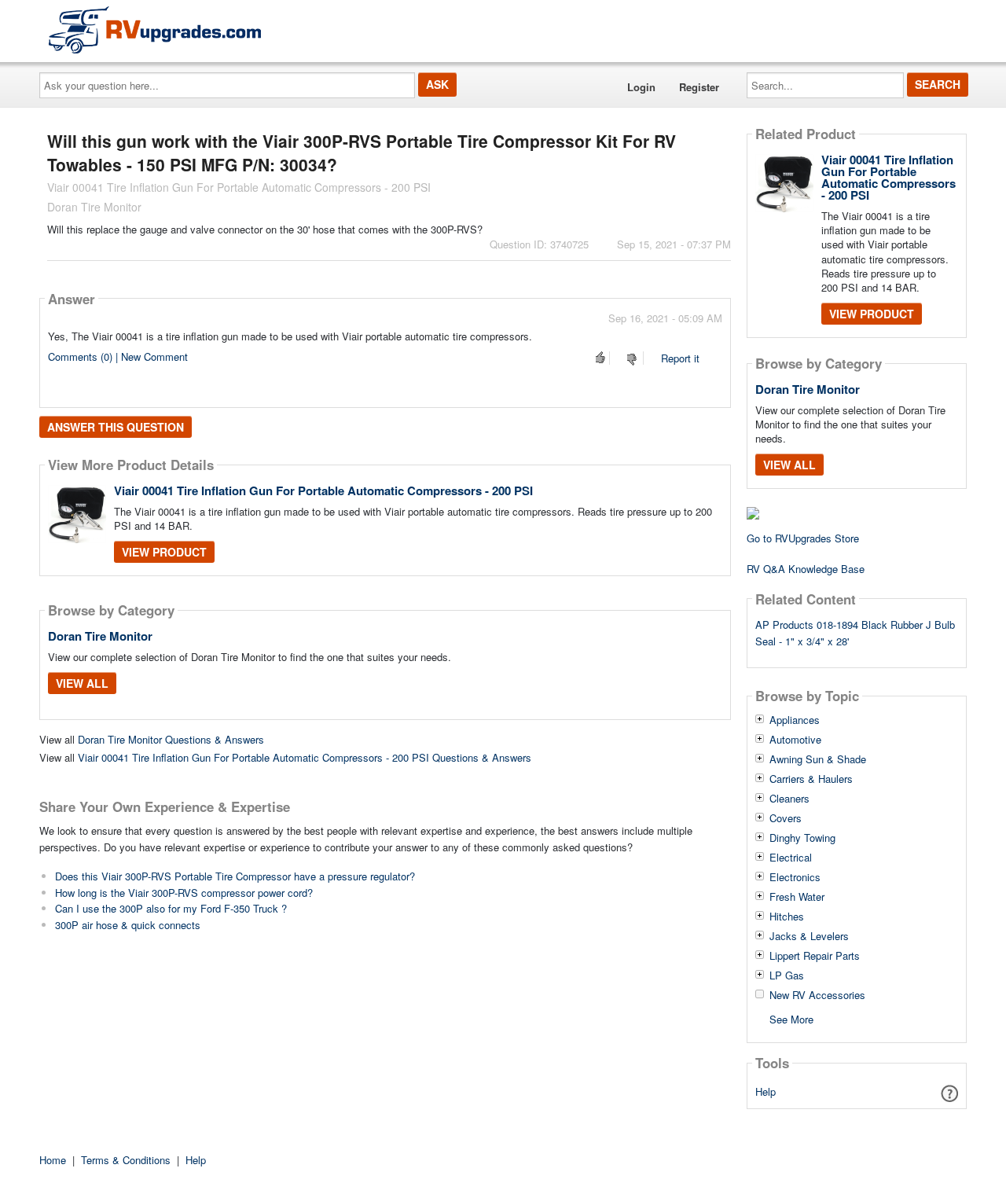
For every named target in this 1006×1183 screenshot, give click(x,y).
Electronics (795, 877)
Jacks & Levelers (809, 936)
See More (791, 1018)
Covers (785, 818)
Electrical (790, 857)
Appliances (794, 720)
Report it (680, 358)
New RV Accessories (817, 995)
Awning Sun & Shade (817, 759)
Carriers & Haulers (811, 778)
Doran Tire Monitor (100, 636)
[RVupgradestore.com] (154, 29)
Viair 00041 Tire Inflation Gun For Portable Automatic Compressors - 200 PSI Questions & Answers (304, 757)
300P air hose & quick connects (127, 924)
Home (52, 1159)
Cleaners (789, 798)
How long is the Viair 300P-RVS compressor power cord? (184, 892)
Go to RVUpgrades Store (803, 538)
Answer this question (115, 427)
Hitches (786, 916)
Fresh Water (796, 896)
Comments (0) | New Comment (118, 356)
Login (641, 86)
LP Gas (786, 975)
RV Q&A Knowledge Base (806, 568)
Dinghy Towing (802, 837)
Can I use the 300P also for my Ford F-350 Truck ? (171, 908)
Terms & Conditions (126, 1159)
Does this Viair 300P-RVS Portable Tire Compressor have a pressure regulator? (235, 876)
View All (82, 683)
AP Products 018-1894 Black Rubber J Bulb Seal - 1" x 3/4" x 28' (855, 632)
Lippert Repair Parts (814, 955)
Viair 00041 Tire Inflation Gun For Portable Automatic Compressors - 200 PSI (323, 490)
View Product (164, 552)
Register (699, 86)
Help (765, 1091)
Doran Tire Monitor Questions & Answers (171, 739)
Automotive (795, 739)
